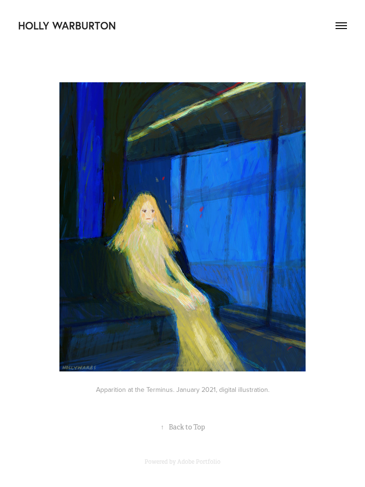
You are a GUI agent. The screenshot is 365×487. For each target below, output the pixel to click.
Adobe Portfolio (199, 462)
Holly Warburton (67, 25)
